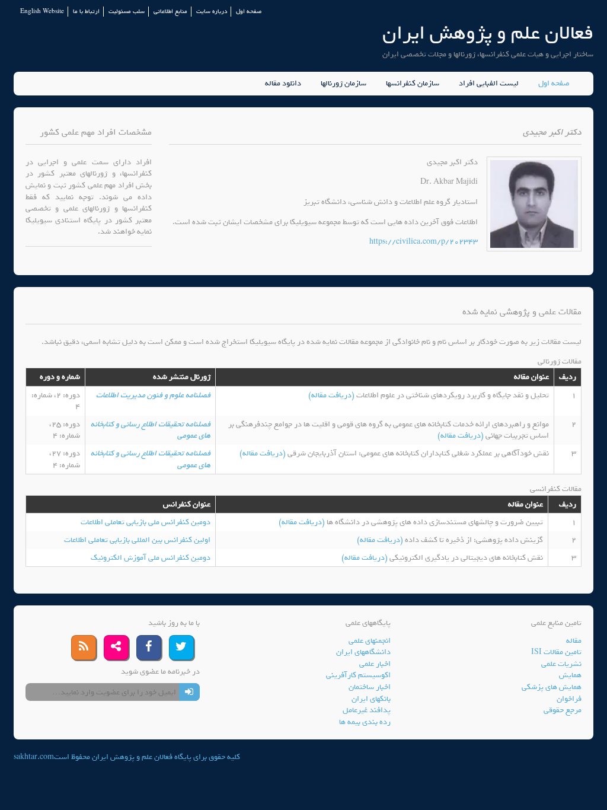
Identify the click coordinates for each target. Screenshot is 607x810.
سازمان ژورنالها (343, 84)
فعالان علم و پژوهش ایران (487, 33)
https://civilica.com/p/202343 (423, 241)
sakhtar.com (34, 757)
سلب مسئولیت (126, 12)
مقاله (574, 640)
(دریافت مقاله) (332, 395)
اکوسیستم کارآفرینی (358, 675)
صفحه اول (248, 12)
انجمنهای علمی (370, 640)
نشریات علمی (561, 664)
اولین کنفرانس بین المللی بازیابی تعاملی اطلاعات (137, 540)
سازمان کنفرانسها (412, 84)
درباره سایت (211, 12)
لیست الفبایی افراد (489, 84)
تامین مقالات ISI (556, 652)
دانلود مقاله (283, 84)
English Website (42, 12)
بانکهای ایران (371, 699)
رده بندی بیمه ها (365, 722)
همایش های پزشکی (552, 687)
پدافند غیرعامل (367, 710)
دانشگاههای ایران (363, 652)
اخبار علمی (375, 664)
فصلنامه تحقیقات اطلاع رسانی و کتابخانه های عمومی (150, 430)
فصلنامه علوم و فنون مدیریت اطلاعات (153, 395)
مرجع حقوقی (563, 710)
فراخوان (569, 699)
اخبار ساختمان (370, 687)
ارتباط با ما (86, 12)
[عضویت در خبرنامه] (189, 692)
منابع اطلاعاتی (170, 12)
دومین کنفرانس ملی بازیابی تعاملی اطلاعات (145, 522)
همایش (570, 675)
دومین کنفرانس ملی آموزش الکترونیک (150, 557)
